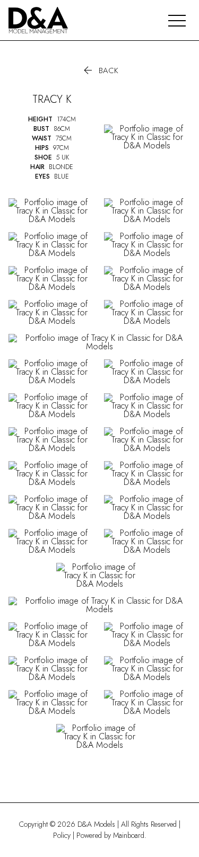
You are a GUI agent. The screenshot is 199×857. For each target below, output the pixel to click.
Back (99, 71)
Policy (62, 835)
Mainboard (128, 835)
